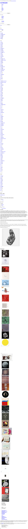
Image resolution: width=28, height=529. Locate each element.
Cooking (1, 167)
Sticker (1, 168)
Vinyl (2, 208)
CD (0, 113)
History (1, 91)
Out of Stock (1, 29)
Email (2, 17)
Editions (1, 182)
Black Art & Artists (2, 66)
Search (2, 4)
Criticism (1, 45)
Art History (1, 92)
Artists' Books (2, 35)
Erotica (1, 150)
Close (1, 25)
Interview (1, 78)
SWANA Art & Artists (2, 151)
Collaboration (1, 116)
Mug (0, 164)
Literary (1, 41)
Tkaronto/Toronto (2, 160)
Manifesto (1, 155)
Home (2, 10)
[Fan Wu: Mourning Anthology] (5, 264)
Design (1, 75)
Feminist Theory (2, 112)
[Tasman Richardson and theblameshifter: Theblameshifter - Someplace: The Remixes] (5, 301)
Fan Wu (3, 204)
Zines (1, 190)
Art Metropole (3, 2)
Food (0, 126)
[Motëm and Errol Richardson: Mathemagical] (5, 323)
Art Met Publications (2, 34)
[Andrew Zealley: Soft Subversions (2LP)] (5, 501)
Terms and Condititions (4, 519)
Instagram (3, 21)
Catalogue (1, 100)
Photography (1, 49)
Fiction (1, 86)
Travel (1, 146)
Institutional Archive (4, 512)
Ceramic (1, 96)
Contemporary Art (2, 52)
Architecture (1, 62)
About (2, 8)
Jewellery (1, 130)
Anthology (1, 117)
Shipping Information (4, 517)
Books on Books (2, 134)
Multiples (1, 38)
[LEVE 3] (6, 449)
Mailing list (3, 514)
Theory (1, 120)
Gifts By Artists (2, 129)
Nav (2, 6)
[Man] (5, 412)
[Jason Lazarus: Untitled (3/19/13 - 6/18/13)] (5, 353)
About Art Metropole (4, 510)
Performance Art (2, 48)
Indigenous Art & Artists (3, 82)
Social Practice (2, 125)
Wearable (1, 99)
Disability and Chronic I (3, 138)
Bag (0, 79)
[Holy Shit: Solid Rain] (5, 464)
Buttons (1, 178)
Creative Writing (2, 70)
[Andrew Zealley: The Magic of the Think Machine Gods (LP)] (5, 471)
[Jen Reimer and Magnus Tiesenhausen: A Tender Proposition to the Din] (5, 479)
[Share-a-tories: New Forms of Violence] (5, 427)
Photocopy (1, 147)
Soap (0, 108)
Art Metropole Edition (2, 104)
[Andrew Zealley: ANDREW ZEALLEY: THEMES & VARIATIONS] (5, 316)
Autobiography (2, 137)
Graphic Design (2, 74)
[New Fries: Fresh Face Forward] (7, 434)
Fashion (1, 83)
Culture (1, 57)
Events (2, 9)
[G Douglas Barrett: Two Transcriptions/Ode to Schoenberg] (7, 360)
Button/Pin (1, 121)
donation (3, 523)
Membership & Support (4, 511)
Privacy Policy (3, 518)
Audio (1, 177)
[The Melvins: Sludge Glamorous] (5, 338)
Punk (0, 142)
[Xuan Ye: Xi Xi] (5, 486)
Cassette (1, 159)
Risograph (1, 95)
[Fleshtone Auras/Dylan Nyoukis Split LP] (5, 390)
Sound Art (1, 44)
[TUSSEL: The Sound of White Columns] (5, 279)
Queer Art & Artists (2, 69)
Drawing (1, 87)
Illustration (1, 65)
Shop (2, 7)
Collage (1, 53)
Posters (1, 187)
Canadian (1, 61)
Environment (1, 143)
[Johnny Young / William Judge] (5, 397)
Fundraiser (1, 133)
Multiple (1, 154)
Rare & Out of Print (2, 58)
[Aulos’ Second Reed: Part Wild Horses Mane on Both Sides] (5, 375)
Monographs (1, 186)
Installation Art (2, 109)
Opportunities (3, 513)
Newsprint (1, 163)
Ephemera (1, 103)
